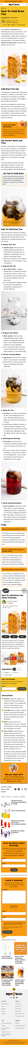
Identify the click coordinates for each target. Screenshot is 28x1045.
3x (19, 669)
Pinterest (3, 1011)
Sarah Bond (8, 20)
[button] (2, 18)
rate (5, 636)
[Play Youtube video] (14, 658)
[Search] (26, 4)
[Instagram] (11, 997)
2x (17, 669)
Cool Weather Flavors (19, 1016)
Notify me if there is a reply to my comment (12, 927)
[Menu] (1, 4)
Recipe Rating (14, 906)
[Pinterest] (16, 997)
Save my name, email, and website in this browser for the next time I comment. (14, 923)
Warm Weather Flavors (20, 1013)
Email (4, 686)
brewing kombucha (13, 129)
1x (14, 669)
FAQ (2, 1020)
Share (14, 24)
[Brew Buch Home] (14, 5)
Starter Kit (17, 1023)
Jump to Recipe (21, 24)
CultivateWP (12, 1043)
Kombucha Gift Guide (19, 1028)
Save (5, 24)
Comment (5, 889)
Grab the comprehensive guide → (14, 1)
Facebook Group (4, 1003)
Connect (3, 1001)
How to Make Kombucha (6, 1023)
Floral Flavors (18, 1011)
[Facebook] (14, 997)
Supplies (17, 1020)
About (2, 1006)
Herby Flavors (18, 1008)
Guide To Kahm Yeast (5, 1031)
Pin (9, 24)
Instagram (3, 1008)
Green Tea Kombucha (18, 810)
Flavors (17, 1001)
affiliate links (15, 22)
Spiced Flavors (18, 1006)
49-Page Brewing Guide (20, 1025)
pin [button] (14, 636)
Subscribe (14, 870)
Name (4, 858)
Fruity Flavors (18, 1003)
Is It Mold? (3, 1025)
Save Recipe (21, 688)
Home (2, 8)
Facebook (3, 1013)
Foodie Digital (21, 1043)
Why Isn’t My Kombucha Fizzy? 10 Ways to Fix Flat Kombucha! (20, 960)
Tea (5, 8)
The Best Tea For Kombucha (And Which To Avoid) (18, 802)
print (22, 636)
